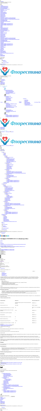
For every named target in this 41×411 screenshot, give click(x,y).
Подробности (2, 261)
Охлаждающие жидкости (10, 175)
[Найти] (1, 4)
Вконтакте (3, 233)
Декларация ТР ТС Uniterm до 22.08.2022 (6, 324)
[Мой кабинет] (0, 132)
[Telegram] (8, 235)
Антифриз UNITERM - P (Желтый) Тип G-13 (19, 246)
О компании (5, 216)
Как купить (3, 274)
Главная (5, 153)
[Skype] (7, 235)
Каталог (6, 156)
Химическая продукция (10, 164)
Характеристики (4, 273)
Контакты (1, 399)
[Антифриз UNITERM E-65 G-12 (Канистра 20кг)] (7, 249)
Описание (3, 272)
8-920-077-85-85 (2, 128)
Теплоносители (7, 202)
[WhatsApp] (6, 235)
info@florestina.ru (3, 232)
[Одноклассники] (1, 235)
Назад (7, 155)
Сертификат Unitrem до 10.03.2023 (5, 325)
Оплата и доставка (4, 275)
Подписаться (13, 396)
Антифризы (8, 179)
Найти (1, 410)
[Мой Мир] (3, 235)
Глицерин (8, 195)
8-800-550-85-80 (3, 55)
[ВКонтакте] (0, 235)
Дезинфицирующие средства (11, 158)
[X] (4, 235)
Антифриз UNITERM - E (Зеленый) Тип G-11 (6, 246)
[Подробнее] (0, 364)
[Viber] (5, 235)
